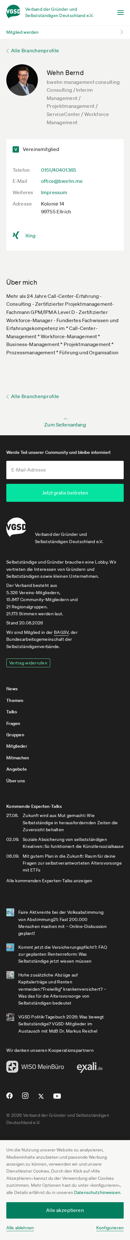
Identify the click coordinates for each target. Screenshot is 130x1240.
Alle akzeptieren (65, 1210)
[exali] (90, 1069)
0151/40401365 (58, 170)
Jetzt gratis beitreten (65, 493)
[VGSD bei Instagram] (25, 1098)
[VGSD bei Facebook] (8, 1098)
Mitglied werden (22, 32)
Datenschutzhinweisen (97, 1192)
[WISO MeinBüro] (35, 1068)
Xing (30, 235)
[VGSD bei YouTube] (57, 1098)
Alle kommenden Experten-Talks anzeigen (49, 881)
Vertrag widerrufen (28, 663)
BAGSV (61, 632)
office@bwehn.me (62, 181)
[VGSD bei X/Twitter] (41, 1099)
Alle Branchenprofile (35, 50)
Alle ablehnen (20, 1228)
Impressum (54, 192)
